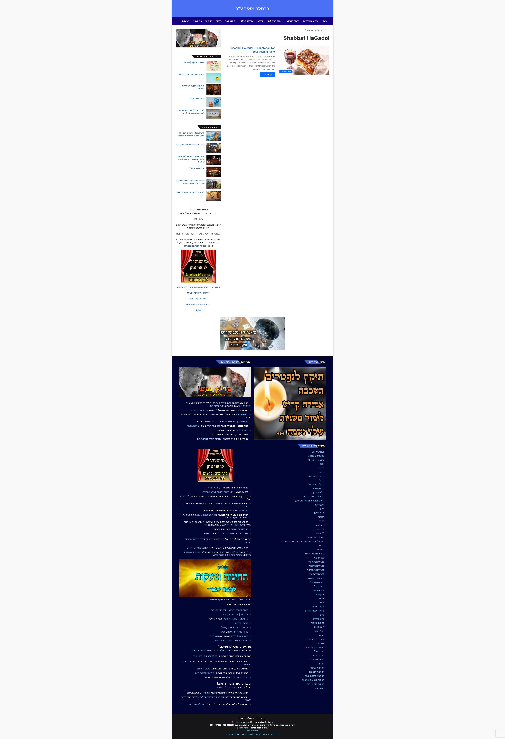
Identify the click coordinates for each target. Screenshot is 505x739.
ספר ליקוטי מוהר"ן (315, 561)
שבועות (321, 635)
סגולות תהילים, (220, 697)
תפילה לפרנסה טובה (314, 676)
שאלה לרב (230, 21)
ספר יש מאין (318, 557)
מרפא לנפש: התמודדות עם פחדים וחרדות (304, 541)
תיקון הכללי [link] (243, 430)
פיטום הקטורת (203, 668)
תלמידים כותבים (316, 659)
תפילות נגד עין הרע (315, 684)
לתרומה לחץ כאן (243, 728)
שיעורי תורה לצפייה (315, 639)
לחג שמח (231, 631)
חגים (322, 509)
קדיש (260, 21)
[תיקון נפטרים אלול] (213, 172)
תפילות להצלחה (196, 704)
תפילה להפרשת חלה (204, 673)
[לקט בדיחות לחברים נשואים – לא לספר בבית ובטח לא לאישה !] (213, 114)
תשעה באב (319, 688)
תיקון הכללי (319, 651)
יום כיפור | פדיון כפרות (238, 614)
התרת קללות (225, 650)
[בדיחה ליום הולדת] (213, 102)
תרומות (185, 21)
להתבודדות (184, 496)
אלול (322, 464)
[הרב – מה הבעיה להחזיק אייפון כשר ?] (213, 148)
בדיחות (208, 21)
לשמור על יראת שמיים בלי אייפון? (190, 192)
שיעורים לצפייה (310, 21)
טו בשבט (320, 525)
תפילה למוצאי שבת (239, 677)
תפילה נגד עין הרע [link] (201, 650)
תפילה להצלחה (317, 667)
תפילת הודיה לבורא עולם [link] (209, 439)
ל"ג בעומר (319, 533)
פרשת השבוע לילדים (314, 610)
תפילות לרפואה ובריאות (313, 680)
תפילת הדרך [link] (242, 421)
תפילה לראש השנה (223, 640)
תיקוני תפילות (318, 655)
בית (325, 21)
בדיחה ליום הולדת (197, 98)
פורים (321, 598)
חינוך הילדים (244, 506)
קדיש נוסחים (318, 619)
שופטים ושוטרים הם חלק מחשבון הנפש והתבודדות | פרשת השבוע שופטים (191, 159)
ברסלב (321, 480)
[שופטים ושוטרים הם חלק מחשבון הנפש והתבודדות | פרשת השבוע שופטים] (213, 160)
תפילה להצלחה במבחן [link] (226, 687)
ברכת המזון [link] (243, 414)
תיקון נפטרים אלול (197, 168)
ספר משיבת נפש (316, 574)
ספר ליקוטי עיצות (316, 566)
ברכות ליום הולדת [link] (196, 547)
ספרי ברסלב (318, 586)
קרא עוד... (267, 74)
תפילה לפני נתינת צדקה (194, 245)
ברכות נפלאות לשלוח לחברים (216, 492)
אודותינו (229, 734)
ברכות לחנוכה (242, 610)
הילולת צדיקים (317, 492)
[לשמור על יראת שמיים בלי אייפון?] (213, 196)
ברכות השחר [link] (193, 426)
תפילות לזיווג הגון (197, 410)
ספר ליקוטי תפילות (315, 570)
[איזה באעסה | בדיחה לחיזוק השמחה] (213, 89)
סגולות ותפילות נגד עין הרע (205, 656)
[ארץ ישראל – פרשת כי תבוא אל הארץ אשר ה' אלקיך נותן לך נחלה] (213, 136)
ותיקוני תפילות (206, 697)
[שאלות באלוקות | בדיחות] (213, 66)
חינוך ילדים (319, 513)
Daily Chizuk (318, 451)
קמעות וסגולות (317, 623)
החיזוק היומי (318, 488)
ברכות (219, 21)
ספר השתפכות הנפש (314, 553)
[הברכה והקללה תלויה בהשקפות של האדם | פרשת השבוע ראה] (213, 184)
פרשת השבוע (293, 21)
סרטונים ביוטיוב (228, 533)
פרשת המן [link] (214, 405)
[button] (198, 287)
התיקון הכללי (246, 21)
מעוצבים (214, 636)
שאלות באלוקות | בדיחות (194, 62)
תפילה (321, 663)
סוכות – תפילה (241, 623)
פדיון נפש (197, 21)
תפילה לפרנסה (244, 405)
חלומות (321, 517)
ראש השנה (319, 627)
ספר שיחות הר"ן (316, 582)
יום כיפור (320, 529)
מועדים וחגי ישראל (315, 537)
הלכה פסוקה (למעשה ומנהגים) (309, 500)
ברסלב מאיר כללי (316, 484)
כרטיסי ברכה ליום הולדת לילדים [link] (228, 555)
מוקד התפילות (275, 21)
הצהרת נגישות (252, 731)
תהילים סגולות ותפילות (313, 647)
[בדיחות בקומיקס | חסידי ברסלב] (213, 78)
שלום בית (319, 643)
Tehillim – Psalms (315, 460)
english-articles (316, 456)
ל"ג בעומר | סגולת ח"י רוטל (236, 618)
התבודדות (319, 504)
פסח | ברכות (242, 631)
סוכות (321, 545)
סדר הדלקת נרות (219, 610)
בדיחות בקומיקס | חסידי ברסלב (191, 74)
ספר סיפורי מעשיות (315, 578)
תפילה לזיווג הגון (316, 672)
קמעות (207, 692)
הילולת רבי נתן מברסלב (313, 496)
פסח (322, 602)
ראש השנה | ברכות (239, 636)
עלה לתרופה (318, 590)
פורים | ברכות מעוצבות (238, 627)
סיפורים (320, 549)
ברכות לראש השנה (315, 476)
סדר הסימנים (242, 640)
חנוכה (321, 521)
